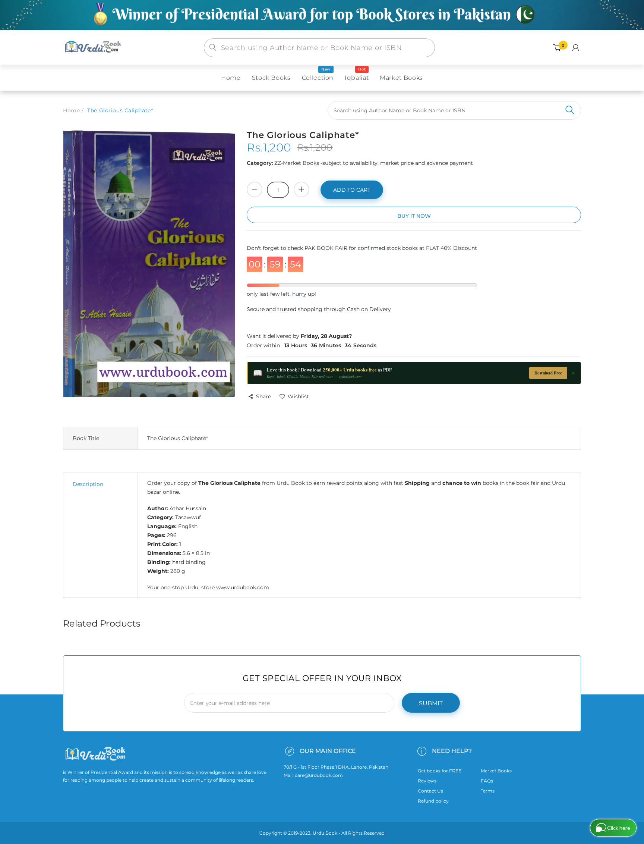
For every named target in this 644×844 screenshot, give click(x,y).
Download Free (548, 373)
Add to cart (351, 189)
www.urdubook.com (242, 587)
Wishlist (298, 396)
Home (71, 110)
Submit (431, 703)
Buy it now (414, 216)
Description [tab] (88, 484)
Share (263, 396)
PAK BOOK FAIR (326, 248)
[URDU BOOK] (94, 47)
